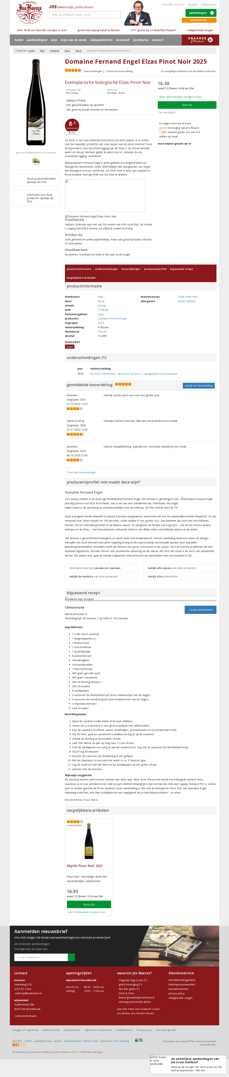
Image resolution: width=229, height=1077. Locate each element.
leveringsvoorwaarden (182, 984)
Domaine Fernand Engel (112, 318)
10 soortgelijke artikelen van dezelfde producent (188, 71)
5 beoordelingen (93, 71)
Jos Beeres (140, 40)
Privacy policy (144, 1030)
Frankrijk (54, 50)
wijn (54, 40)
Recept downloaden (200, 609)
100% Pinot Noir (188, 296)
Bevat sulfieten (187, 301)
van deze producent (94, 576)
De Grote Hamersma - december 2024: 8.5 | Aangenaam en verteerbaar (133, 373)
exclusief (123, 40)
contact (157, 40)
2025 (101, 322)
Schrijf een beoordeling (119, 71)
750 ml (102, 331)
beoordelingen (91, 1052)
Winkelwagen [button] (201, 12)
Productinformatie (79, 269)
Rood (78, 50)
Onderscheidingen (106, 269)
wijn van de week (74, 40)
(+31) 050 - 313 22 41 (173, 4)
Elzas (67, 50)
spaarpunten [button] (198, 20)
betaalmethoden (179, 989)
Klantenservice (208, 4)
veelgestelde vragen (181, 998)
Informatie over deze (95, 568)
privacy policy (177, 993)
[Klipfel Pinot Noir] (89, 841)
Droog (102, 305)
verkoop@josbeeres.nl (28, 993)
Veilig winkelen (72, 1030)
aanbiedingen (37, 40)
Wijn (42, 50)
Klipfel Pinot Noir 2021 (85, 866)
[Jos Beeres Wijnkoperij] (29, 12)
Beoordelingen (131, 269)
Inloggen (193, 4)
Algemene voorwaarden (98, 1030)
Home (19, 40)
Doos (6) (187, 105)
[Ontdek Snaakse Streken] (200, 40)
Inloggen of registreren (25, 1030)
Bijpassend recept (181, 269)
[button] (72, 126)
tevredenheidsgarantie (182, 980)
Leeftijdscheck (124, 1030)
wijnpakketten (101, 40)
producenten (163, 576)
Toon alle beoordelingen (81, 472)
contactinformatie (26, 1016)
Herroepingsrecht (166, 1030)
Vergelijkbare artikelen (81, 277)
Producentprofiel (155, 269)
